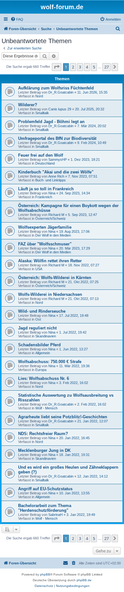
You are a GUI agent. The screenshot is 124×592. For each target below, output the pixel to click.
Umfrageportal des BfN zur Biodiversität (57, 138)
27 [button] (106, 67)
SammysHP (57, 159)
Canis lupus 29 (59, 109)
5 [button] (94, 67)
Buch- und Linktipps (50, 180)
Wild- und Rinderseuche (41, 311)
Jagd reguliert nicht (37, 328)
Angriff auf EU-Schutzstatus (45, 488)
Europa (40, 370)
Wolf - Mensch (46, 408)
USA (38, 269)
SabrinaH (55, 515)
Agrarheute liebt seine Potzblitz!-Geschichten (62, 416)
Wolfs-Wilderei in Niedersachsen (50, 294)
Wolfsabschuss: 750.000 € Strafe (49, 361)
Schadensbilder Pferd (39, 344)
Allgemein (42, 353)
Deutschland (45, 163)
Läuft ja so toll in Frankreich (46, 188)
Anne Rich (56, 176)
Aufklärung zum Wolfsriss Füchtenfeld (56, 88)
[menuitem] (16, 19)
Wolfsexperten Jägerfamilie (45, 227)
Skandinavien (45, 336)
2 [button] (73, 67)
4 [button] (87, 67)
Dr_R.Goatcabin (60, 92)
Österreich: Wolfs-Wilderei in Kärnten (54, 277)
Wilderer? (27, 104)
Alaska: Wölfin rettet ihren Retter (50, 260)
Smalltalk (42, 113)
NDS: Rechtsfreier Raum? (43, 433)
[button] (56, 67)
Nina (51, 193)
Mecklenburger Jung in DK (44, 450)
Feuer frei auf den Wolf (40, 155)
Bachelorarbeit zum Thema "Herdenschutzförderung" (44, 508)
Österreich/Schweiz (50, 218)
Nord (39, 96)
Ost (38, 319)
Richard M (56, 215)
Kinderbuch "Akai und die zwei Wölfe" (55, 172)
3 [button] (80, 67)
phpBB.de (84, 580)
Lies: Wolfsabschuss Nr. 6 (43, 378)
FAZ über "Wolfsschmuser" (45, 244)
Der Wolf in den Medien (53, 235)
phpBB (45, 574)
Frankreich (43, 197)
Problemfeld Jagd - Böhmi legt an (51, 121)
